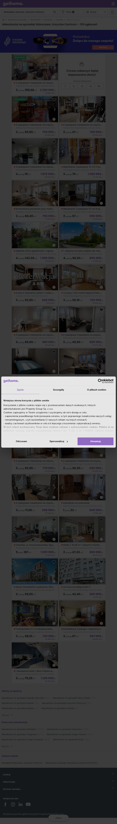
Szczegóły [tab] (58, 389)
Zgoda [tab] (20, 389)
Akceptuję (95, 441)
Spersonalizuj (57, 441)
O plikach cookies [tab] (96, 389)
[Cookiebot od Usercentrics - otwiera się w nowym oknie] (100, 381)
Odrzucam (21, 441)
